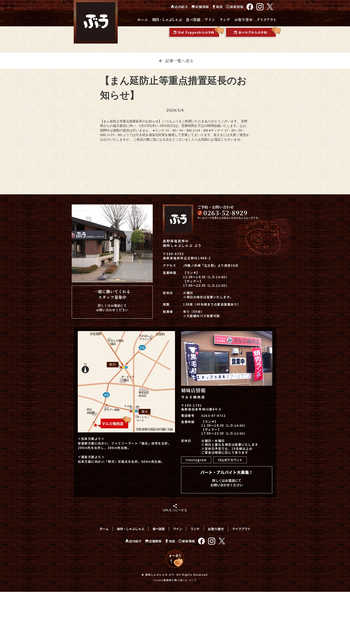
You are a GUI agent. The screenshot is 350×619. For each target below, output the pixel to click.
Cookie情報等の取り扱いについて (175, 580)
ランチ (195, 529)
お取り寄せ (216, 529)
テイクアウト (241, 529)
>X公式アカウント (230, 460)
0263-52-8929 (225, 213)
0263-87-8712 (213, 415)
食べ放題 (159, 529)
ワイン (177, 529)
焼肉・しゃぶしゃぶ (130, 529)
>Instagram (196, 460)
